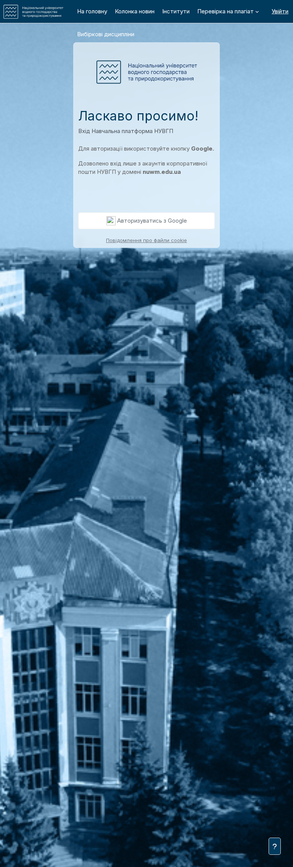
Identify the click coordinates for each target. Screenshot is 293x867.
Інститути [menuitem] (176, 11)
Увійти (280, 11)
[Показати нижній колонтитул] (275, 846)
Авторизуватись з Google (151, 220)
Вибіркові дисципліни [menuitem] (105, 34)
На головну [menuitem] (92, 11)
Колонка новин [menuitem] (135, 11)
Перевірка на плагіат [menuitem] (225, 11)
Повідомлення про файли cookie (146, 240)
